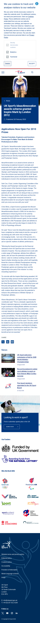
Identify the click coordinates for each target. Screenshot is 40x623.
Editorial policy (6, 558)
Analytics (13, 52)
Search (32, 72)
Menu (2, 72)
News (8, 101)
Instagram (12, 613)
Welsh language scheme (10, 573)
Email (12, 341)
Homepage (20, 72)
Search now (10, 426)
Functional (13, 57)
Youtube (7, 613)
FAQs (3, 577)
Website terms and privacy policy (12, 554)
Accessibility (5, 566)
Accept (32, 63)
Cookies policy (6, 562)
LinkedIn (7, 341)
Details (7, 63)
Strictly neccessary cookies (13, 45)
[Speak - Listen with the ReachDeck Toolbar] (37, 3)
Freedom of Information (9, 570)
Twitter (2, 613)
